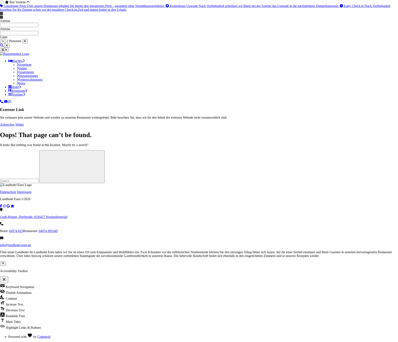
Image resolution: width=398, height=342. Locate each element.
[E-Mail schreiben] (6, 101)
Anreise (5, 21)
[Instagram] (4, 206)
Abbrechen (7, 124)
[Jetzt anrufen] (2, 101)
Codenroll (43, 336)
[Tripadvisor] (12, 206)
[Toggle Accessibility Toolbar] (3, 263)
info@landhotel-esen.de (15, 245)
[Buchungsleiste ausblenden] (7, 45)
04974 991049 (48, 231)
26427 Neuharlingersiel (33, 217)
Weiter (19, 124)
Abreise (5, 29)
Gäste (3, 37)
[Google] (8, 206)
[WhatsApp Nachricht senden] (9, 101)
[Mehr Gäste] (25, 41)
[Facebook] (1, 206)
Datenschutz (8, 192)
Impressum (24, 192)
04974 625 (16, 231)
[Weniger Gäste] (3, 41)
